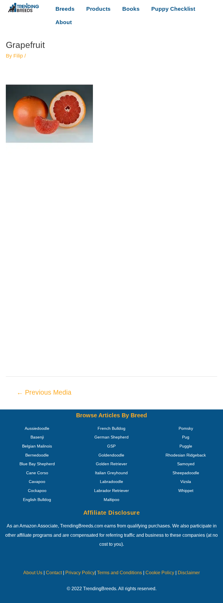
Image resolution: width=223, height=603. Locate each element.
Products (98, 9)
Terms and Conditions (119, 572)
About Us (32, 572)
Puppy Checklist (173, 9)
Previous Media (44, 392)
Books (131, 9)
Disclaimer (189, 572)
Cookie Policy (159, 572)
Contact (53, 572)
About (63, 22)
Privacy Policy (80, 572)
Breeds (65, 9)
